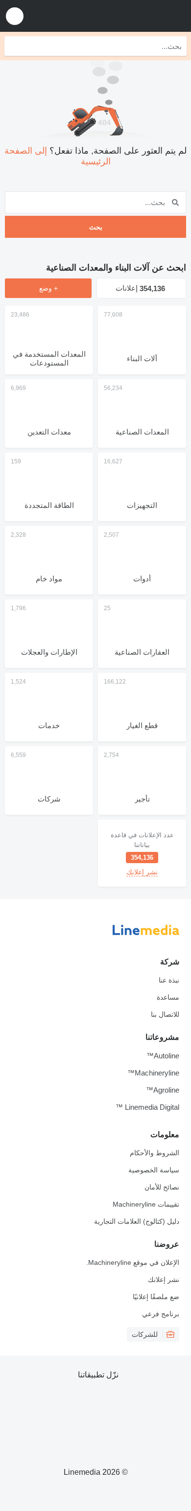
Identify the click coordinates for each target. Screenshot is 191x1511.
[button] (14, 16)
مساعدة (168, 997)
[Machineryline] (123, 16)
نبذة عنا (169, 980)
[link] (142, 853)
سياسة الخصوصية (153, 1170)
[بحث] (14, 46)
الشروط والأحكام (154, 1153)
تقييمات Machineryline (146, 1204)
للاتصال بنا (165, 1014)
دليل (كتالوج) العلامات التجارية (136, 1221)
